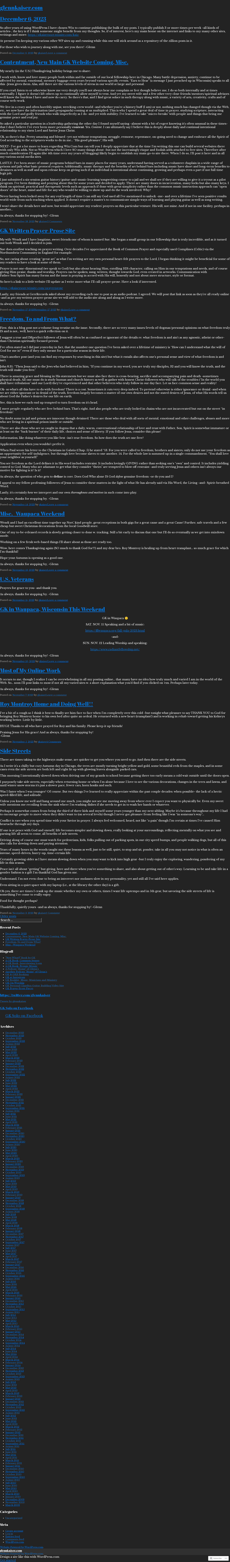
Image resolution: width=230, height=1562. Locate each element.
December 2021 (14, 1099)
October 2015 (13, 1306)
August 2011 (12, 1446)
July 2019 (10, 1181)
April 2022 (11, 1088)
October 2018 (13, 1206)
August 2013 (12, 1379)
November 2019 (14, 1169)
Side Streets (15, 750)
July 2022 (10, 1080)
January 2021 (12, 1130)
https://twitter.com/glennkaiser (25, 995)
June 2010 (11, 1485)
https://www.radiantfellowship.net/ (115, 649)
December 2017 (14, 1234)
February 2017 (13, 1262)
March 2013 (12, 1393)
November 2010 (14, 1471)
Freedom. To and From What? (38, 318)
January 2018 (12, 1231)
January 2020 (13, 1164)
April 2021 (11, 1122)
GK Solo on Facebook (16, 1008)
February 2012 (13, 1429)
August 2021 (12, 1111)
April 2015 (11, 1323)
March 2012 (12, 1426)
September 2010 (15, 1477)
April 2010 (11, 1491)
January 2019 (12, 1197)
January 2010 (13, 1496)
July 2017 (10, 1248)
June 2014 (11, 1351)
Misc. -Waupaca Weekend (32, 513)
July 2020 (10, 1147)
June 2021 (11, 1116)
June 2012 (11, 1418)
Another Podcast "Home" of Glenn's (26, 971)
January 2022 (13, 1097)
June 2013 (11, 1385)
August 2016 (12, 1278)
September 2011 (14, 1443)
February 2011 (13, 1463)
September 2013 (15, 1376)
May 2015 (10, 1320)
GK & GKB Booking (17, 974)
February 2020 (14, 1161)
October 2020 (13, 1139)
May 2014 (11, 1354)
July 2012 (10, 1415)
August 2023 (12, 1044)
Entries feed (12, 1536)
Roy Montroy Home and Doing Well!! (46, 703)
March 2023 (12, 1058)
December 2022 (14, 1066)
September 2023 (15, 1041)
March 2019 (12, 1192)
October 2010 (13, 1474)
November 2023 (14, 1035)
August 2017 (12, 1245)
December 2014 (14, 1334)
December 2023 (14, 1032)
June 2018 (11, 1217)
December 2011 (14, 1435)
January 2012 (12, 1432)
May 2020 (11, 1153)
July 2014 (10, 1348)
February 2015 (13, 1329)
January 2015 (12, 1331)
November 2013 (14, 1371)
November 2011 (14, 1438)
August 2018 (12, 1211)
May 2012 (10, 1421)
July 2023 (10, 1046)
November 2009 (14, 1502)
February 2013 (13, 1396)
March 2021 (12, 1125)
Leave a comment (56, 53)
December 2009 (14, 1499)
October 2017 (13, 1239)
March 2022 (12, 1091)
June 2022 (11, 1083)
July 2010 (10, 1482)
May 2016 (11, 1287)
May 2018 (10, 1220)
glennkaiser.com (21, 7)
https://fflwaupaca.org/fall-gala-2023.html (115, 630)
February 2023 (13, 1060)
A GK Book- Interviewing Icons (23, 963)
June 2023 (11, 1049)
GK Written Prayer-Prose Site (37, 230)
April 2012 (11, 1424)
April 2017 (11, 1256)
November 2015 (14, 1303)
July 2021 (10, 1113)
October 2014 (13, 1340)
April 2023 (11, 1055)
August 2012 (12, 1412)
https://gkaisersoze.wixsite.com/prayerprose (31, 288)
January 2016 (12, 1298)
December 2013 (14, 1368)
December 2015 (14, 1301)
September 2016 (15, 1276)
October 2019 (13, 1172)
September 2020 (15, 1141)
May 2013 (10, 1387)
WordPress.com (14, 1542)
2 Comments (54, 221)
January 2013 (12, 1399)
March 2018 (12, 1225)
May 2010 (11, 1488)
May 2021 (10, 1119)
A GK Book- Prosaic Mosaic (21, 966)
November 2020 (14, 1136)
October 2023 (13, 1038)
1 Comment (53, 913)
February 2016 (13, 1295)
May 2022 (11, 1085)
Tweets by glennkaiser (13, 1001)
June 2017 (11, 1250)
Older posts (8, 916)
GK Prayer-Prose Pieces (19, 988)
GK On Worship (14, 982)
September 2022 (15, 1074)
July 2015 (10, 1315)
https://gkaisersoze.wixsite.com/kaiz (53, 34)
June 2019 (11, 1183)
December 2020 (14, 1133)
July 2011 (10, 1449)
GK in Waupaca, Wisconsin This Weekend (52, 609)
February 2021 (13, 1127)
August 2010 (12, 1480)
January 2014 (12, 1365)
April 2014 (11, 1357)
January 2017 (12, 1264)
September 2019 (15, 1175)
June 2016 (11, 1284)
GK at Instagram (15, 977)
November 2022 (14, 1069)
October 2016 (13, 1273)
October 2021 (13, 1105)
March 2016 (12, 1292)
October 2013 (13, 1373)
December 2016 (14, 1267)
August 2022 (12, 1077)
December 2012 (14, 1401)
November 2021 (14, 1102)
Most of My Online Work (30, 670)
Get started (8, 1560)
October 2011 (13, 1440)
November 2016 (14, 1270)
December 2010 (14, 1468)
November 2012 (14, 1404)
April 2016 (11, 1290)
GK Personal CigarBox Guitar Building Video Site (34, 985)
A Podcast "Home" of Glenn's (22, 969)
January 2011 (12, 1466)
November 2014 (14, 1337)
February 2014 (13, 1362)
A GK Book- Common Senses (22, 960)
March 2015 (12, 1326)
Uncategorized (13, 1518)
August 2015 (12, 1312)
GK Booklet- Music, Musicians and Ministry (31, 980)
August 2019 (12, 1178)
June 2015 (11, 1317)
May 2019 (11, 1186)
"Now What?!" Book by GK (20, 957)
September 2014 (15, 1343)
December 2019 (14, 1167)
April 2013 (11, 1390)
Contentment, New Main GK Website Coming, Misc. (64, 62)
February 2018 (13, 1228)
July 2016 (10, 1281)
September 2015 (15, 1309)
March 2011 (12, 1460)
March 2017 (12, 1259)
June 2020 (11, 1150)
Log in (9, 1533)
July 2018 (10, 1214)
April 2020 (11, 1155)
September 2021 (15, 1108)
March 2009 (12, 1505)
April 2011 (11, 1457)
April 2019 (11, 1189)
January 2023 (13, 1063)
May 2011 (10, 1454)
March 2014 (12, 1359)
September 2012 (15, 1410)
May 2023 (11, 1052)
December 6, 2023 (23, 18)
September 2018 (15, 1208)
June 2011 (11, 1452)
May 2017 (10, 1253)
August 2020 (12, 1144)
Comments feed (14, 1539)
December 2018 (14, 1200)
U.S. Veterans (17, 579)
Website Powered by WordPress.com (21, 1547)
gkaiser (42, 53)
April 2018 (11, 1222)
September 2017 (14, 1242)
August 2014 (12, 1345)
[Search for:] (21, 920)
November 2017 (14, 1236)
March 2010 (12, 1494)
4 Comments (53, 741)
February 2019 (13, 1194)
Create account (14, 1531)
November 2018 (14, 1203)
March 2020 (12, 1158)
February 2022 (13, 1094)
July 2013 (10, 1382)
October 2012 (13, 1407)
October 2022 (13, 1072)
